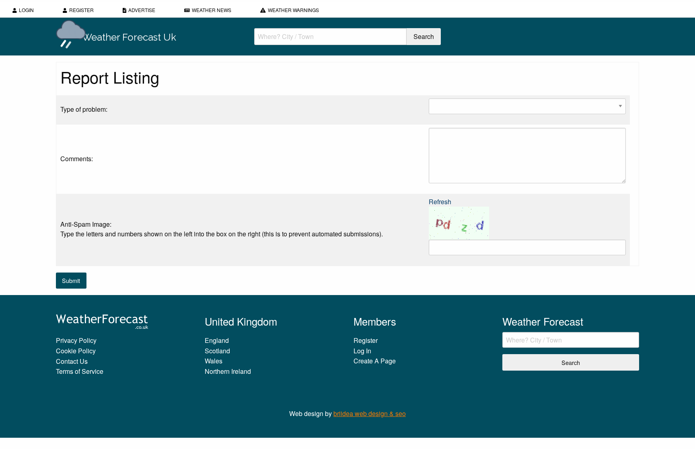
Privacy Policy (76, 340)
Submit (71, 280)
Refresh (440, 201)
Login (26, 9)
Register (81, 9)
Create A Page (375, 360)
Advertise (141, 9)
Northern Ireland (228, 371)
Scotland (217, 350)
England (217, 340)
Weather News (211, 9)
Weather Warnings (293, 9)
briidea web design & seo (369, 413)
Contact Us (72, 361)
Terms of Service (79, 371)
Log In (362, 350)
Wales (213, 360)
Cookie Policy (76, 350)
